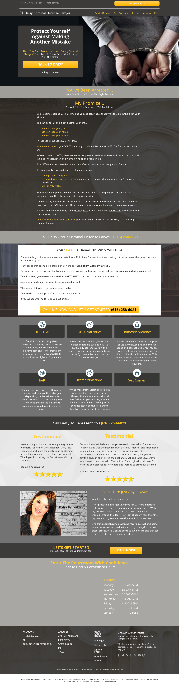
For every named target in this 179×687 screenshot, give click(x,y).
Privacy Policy (119, 669)
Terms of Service (108, 669)
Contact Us (97, 669)
